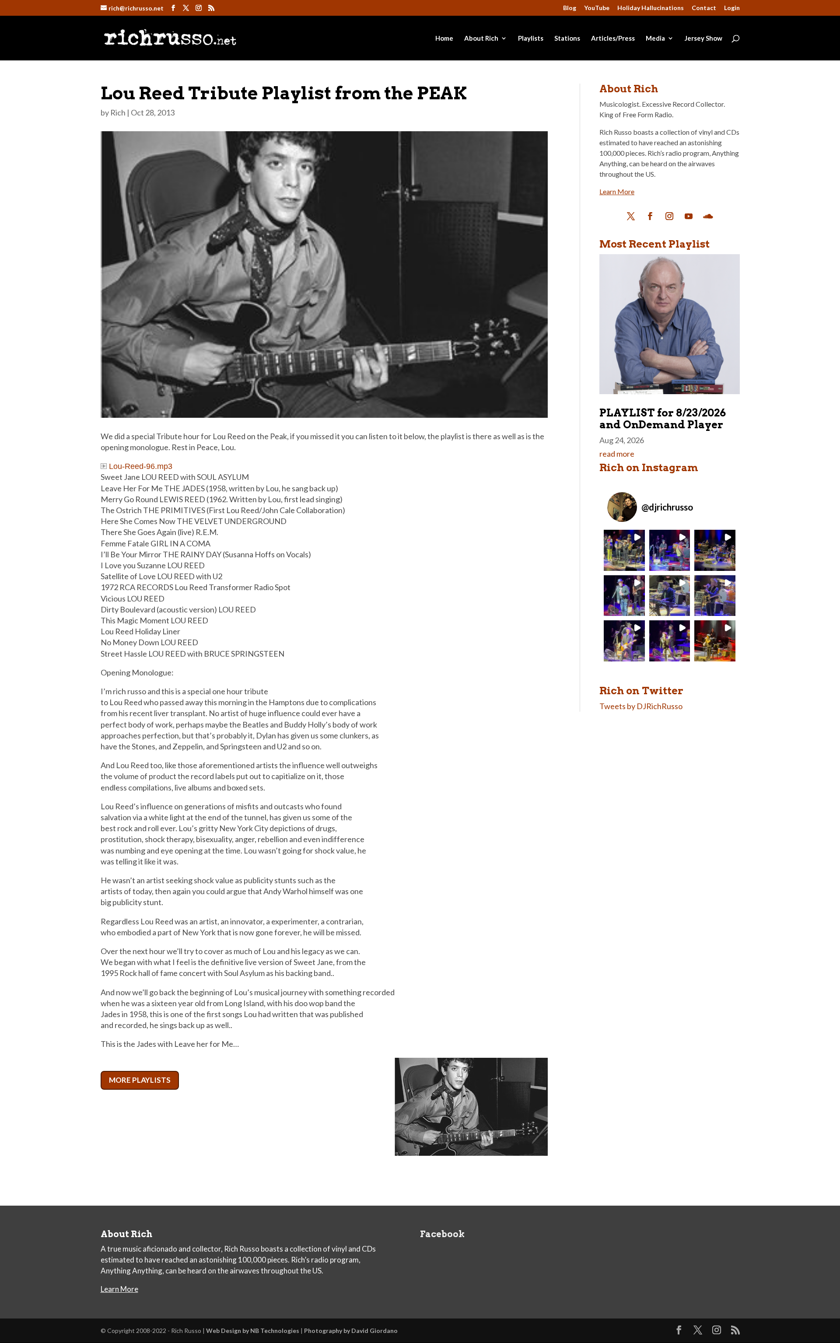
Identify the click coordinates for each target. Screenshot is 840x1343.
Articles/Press (613, 38)
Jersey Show (703, 38)
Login (732, 8)
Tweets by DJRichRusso (640, 706)
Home (444, 38)
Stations (567, 38)
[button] (624, 550)
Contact (704, 8)
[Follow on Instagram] (669, 216)
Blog (569, 8)
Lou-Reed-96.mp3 (140, 466)
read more (616, 453)
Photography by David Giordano (351, 1330)
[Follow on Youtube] (688, 216)
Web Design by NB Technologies (252, 1330)
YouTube (596, 8)
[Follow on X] (631, 216)
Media (655, 38)
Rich (118, 112)
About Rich (481, 38)
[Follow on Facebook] (650, 216)
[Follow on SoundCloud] (708, 216)
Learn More (616, 191)
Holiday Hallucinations (650, 8)
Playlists (530, 38)
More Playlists (140, 1079)
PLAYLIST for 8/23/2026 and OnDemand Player (662, 418)
